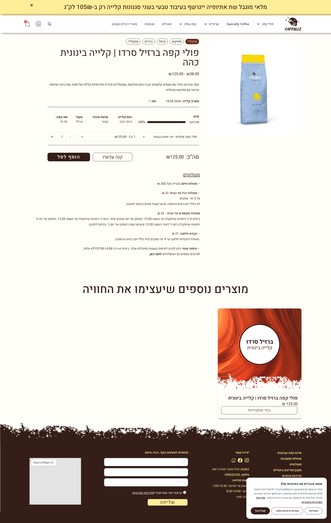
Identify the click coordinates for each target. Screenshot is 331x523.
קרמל (162, 41)
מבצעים (149, 24)
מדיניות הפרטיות (142, 493)
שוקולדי (192, 41)
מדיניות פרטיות (292, 476)
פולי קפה (268, 24)
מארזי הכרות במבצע (124, 24)
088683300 (232, 474)
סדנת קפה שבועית (290, 453)
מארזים (166, 24)
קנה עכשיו (113, 157)
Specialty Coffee (238, 24)
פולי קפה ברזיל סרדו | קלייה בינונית (263, 398)
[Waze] (233, 460)
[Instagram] (246, 460)
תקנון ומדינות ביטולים (287, 470)
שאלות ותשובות (291, 459)
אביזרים (214, 24)
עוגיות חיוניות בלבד (287, 510)
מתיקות (176, 41)
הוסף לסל (68, 157)
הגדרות (313, 510)
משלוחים (191, 175)
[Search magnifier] (49, 24)
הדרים (149, 41)
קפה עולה (190, 24)
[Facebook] (240, 460)
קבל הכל (260, 510)
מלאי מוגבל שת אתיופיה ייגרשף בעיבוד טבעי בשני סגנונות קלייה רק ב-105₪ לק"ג (165, 7)
